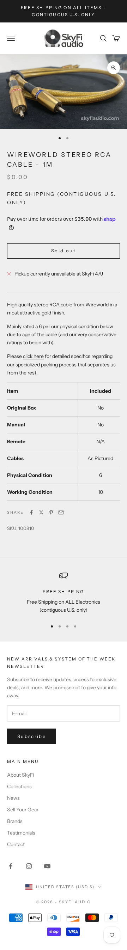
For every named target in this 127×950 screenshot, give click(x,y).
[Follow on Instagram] (28, 866)
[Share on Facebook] (31, 512)
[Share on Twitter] (41, 512)
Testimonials (21, 833)
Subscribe (31, 736)
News (13, 798)
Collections (19, 786)
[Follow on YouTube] (47, 866)
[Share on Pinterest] (51, 512)
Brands (15, 821)
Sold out (63, 250)
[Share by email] (61, 512)
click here (33, 356)
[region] (63, 592)
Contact (16, 844)
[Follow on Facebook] (10, 866)
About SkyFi (20, 775)
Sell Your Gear (22, 809)
